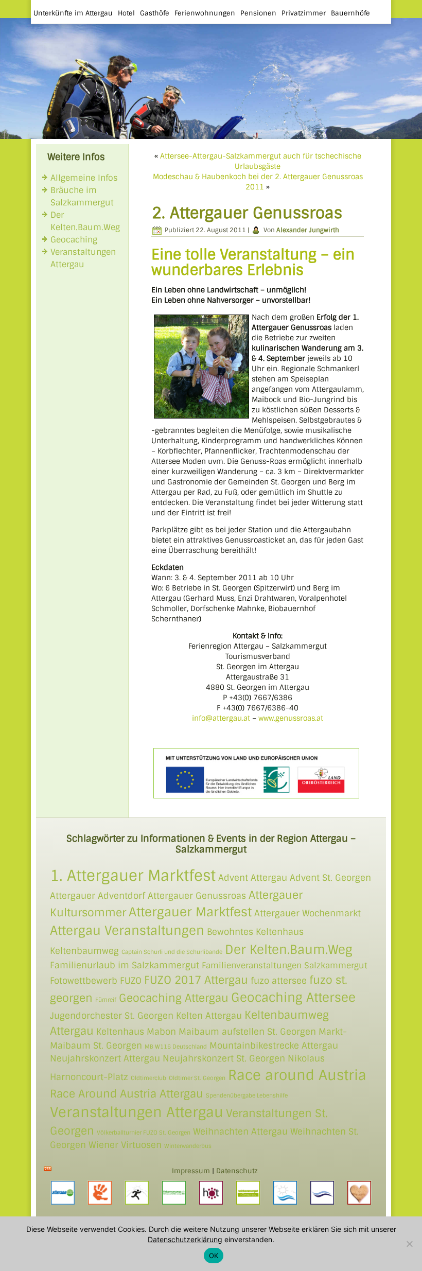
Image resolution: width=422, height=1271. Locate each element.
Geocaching (73, 239)
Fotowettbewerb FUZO (96, 980)
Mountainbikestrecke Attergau (273, 1045)
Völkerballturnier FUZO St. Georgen (143, 1132)
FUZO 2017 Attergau (196, 980)
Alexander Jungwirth (307, 230)
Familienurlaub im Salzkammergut (124, 965)
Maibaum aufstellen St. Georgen (247, 1031)
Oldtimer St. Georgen (197, 1078)
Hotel (126, 13)
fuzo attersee (279, 980)
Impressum (191, 1170)
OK (214, 1255)
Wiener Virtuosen (125, 1145)
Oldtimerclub (148, 1078)
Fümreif (105, 999)
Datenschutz (237, 1170)
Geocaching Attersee (293, 997)
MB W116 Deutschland (176, 1046)
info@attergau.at (221, 718)
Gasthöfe (154, 13)
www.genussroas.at (290, 718)
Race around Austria (297, 1075)
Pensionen (258, 13)
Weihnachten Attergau (240, 1131)
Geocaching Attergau (173, 998)
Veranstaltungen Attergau (136, 1112)
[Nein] (409, 1244)
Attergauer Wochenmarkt (307, 913)
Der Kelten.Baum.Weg (289, 949)
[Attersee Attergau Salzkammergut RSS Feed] (47, 1168)
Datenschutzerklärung (185, 1239)
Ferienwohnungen (204, 13)
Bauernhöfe (350, 13)
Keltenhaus (120, 1031)
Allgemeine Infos (84, 177)
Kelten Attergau (209, 1015)
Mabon (161, 1031)
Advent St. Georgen (330, 877)
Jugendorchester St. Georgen (111, 1015)
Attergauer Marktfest (190, 912)
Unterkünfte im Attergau (73, 13)
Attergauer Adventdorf (97, 895)
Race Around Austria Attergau (126, 1094)
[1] (8, 130)
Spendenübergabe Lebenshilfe (247, 1095)
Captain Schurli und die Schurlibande (171, 951)
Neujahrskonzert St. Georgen (224, 1058)
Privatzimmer (304, 13)
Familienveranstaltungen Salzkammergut (284, 966)
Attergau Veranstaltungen (127, 930)
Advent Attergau (252, 877)
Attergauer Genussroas (197, 895)
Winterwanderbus (188, 1146)
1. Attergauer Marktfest (133, 875)
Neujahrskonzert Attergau (105, 1058)
